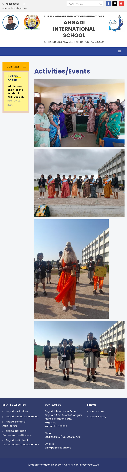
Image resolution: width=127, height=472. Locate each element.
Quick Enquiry (98, 416)
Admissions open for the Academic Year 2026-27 (15, 91)
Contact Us (97, 411)
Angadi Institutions (17, 411)
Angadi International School (22, 416)
